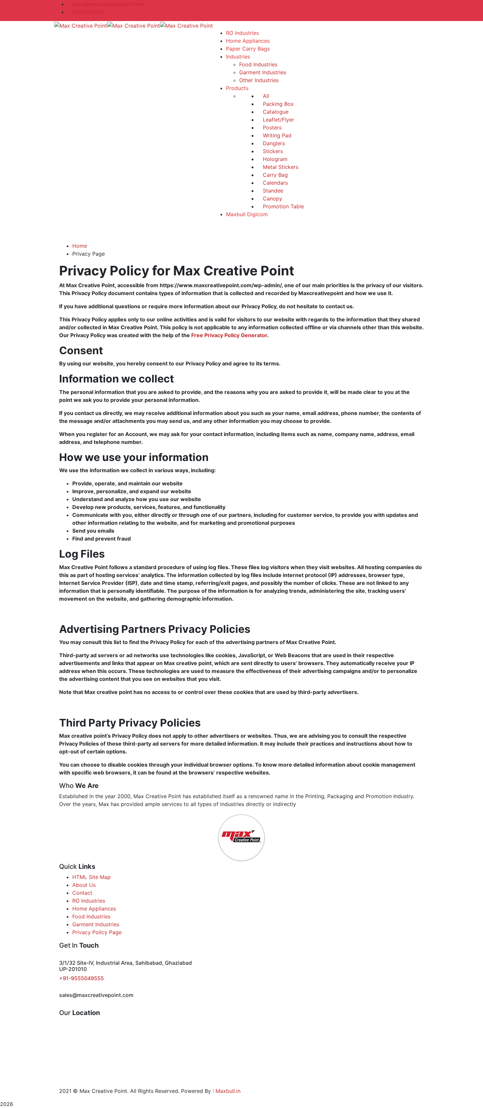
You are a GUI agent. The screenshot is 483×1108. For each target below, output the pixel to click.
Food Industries (91, 916)
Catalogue (274, 111)
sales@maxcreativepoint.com (107, 4)
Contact (82, 892)
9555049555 (87, 12)
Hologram (274, 159)
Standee (272, 190)
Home (79, 245)
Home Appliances (94, 908)
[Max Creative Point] (80, 25)
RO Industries (88, 900)
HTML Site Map (91, 877)
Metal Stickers (279, 167)
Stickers (272, 151)
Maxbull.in (228, 1091)
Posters (271, 127)
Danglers (273, 143)
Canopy (271, 198)
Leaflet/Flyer (277, 119)
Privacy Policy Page (97, 932)
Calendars (274, 182)
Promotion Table (282, 206)
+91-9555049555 (81, 978)
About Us (84, 885)
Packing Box (277, 104)
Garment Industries (95, 924)
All (265, 96)
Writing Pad (276, 135)
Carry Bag (274, 175)
